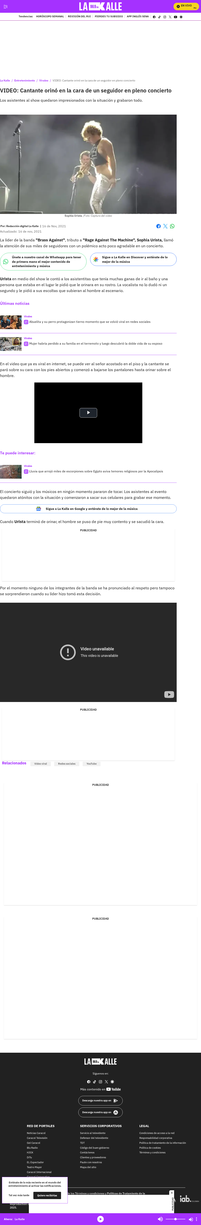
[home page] (100, 6)
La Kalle (5, 80)
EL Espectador (35, 1162)
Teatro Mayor (34, 1167)
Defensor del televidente (94, 1138)
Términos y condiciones (152, 1152)
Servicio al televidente (92, 1133)
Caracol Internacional (39, 1172)
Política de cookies (150, 1147)
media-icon (100, 1219)
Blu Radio (32, 1147)
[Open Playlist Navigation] (196, 1219)
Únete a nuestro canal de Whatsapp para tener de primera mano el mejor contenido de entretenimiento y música (46, 261)
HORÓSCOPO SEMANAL (50, 16)
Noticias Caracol (36, 1133)
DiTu (29, 1157)
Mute (160, 1219)
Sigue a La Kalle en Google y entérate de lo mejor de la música (92, 509)
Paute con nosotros (91, 1162)
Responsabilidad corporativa (155, 1138)
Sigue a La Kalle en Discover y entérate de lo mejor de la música (135, 259)
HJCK (30, 1152)
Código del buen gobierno (94, 1147)
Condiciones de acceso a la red (157, 1133)
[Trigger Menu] (5, 6)
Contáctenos (87, 1152)
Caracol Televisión (37, 1138)
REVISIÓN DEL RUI (79, 16)
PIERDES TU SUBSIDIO (109, 16)
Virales (43, 80)
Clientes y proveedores (93, 1157)
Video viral (40, 763)
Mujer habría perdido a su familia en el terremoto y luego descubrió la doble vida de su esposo (95, 343)
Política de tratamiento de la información (162, 1143)
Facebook (158, 228)
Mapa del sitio (88, 1167)
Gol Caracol (33, 1143)
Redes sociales (66, 763)
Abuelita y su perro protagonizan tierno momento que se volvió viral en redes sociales (90, 322)
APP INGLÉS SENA (138, 16)
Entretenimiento (24, 80)
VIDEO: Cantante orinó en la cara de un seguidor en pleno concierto (94, 80)
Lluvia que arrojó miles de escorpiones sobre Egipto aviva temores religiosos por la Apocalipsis (96, 471)
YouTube (92, 763)
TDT (82, 1143)
